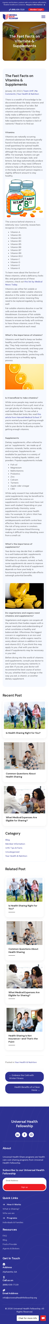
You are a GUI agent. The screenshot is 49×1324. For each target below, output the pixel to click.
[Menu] (43, 17)
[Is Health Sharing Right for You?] (24, 719)
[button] (24, 1187)
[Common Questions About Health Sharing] (24, 761)
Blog (7, 839)
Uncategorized (12, 852)
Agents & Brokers (11, 1248)
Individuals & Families (13, 1222)
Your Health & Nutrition (28, 94)
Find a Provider (10, 1244)
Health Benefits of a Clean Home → (27, 1088)
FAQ (5, 1235)
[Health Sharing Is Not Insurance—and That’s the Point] (24, 1028)
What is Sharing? (11, 1209)
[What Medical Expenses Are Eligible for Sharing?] (24, 805)
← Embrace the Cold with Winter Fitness (21, 1076)
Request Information (34, 5)
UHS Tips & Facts (13, 848)
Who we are (9, 1213)
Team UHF (28, 91)
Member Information (15, 843)
